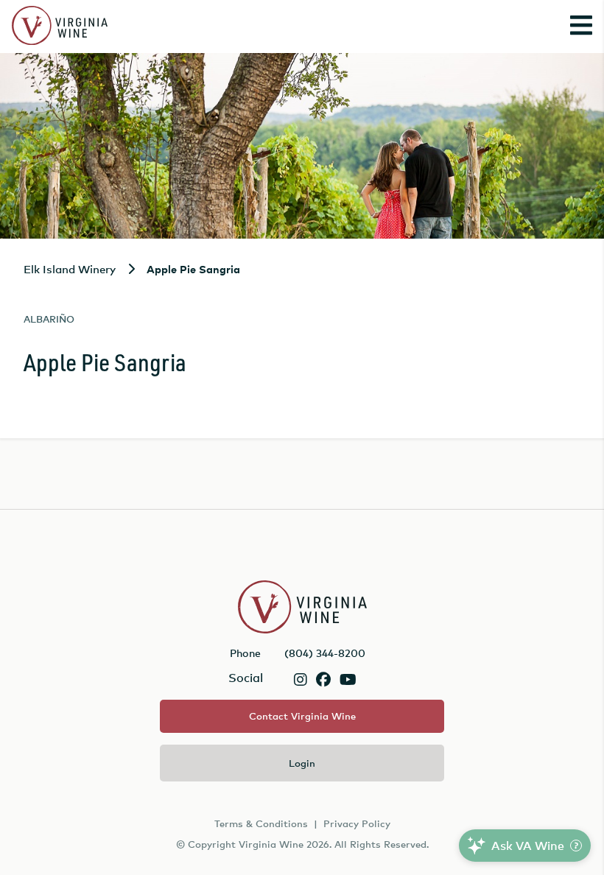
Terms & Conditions (261, 823)
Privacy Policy (356, 823)
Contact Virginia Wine (302, 716)
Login (302, 763)
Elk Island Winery (70, 268)
